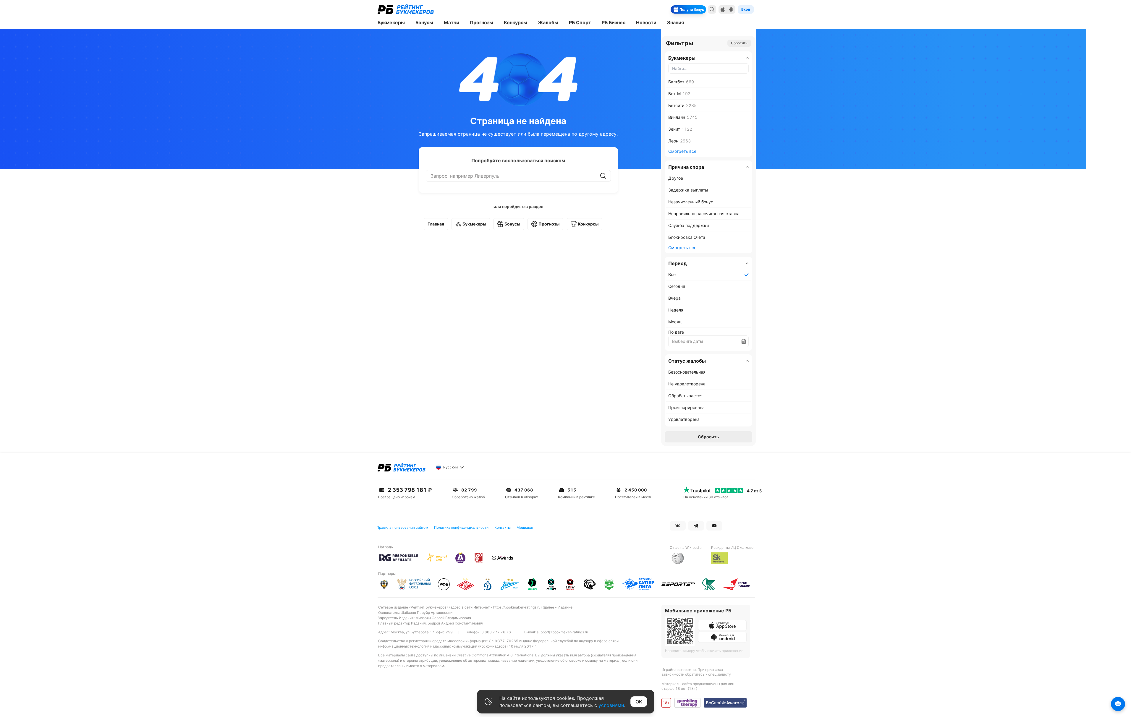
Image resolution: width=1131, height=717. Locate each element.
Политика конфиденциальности (461, 527)
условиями (611, 705)
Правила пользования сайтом (402, 527)
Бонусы (512, 223)
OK (638, 702)
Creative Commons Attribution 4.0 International (495, 655)
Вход (745, 9)
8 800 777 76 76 (496, 632)
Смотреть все (682, 151)
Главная (436, 223)
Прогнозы (548, 223)
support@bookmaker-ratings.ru (562, 632)
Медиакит (525, 527)
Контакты (502, 527)
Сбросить (739, 43)
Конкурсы (588, 223)
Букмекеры (474, 223)
